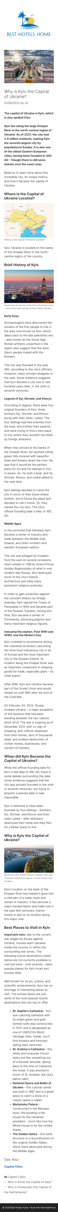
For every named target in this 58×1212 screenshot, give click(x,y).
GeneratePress (48, 1207)
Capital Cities (13, 1166)
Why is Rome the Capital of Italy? (30, 1182)
